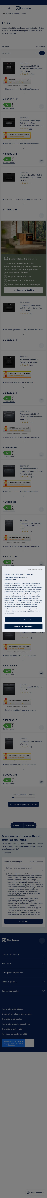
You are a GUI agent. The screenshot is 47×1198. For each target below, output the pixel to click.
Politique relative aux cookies (15, 611)
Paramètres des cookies (24, 620)
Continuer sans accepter (35, 569)
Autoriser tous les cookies (23, 626)
